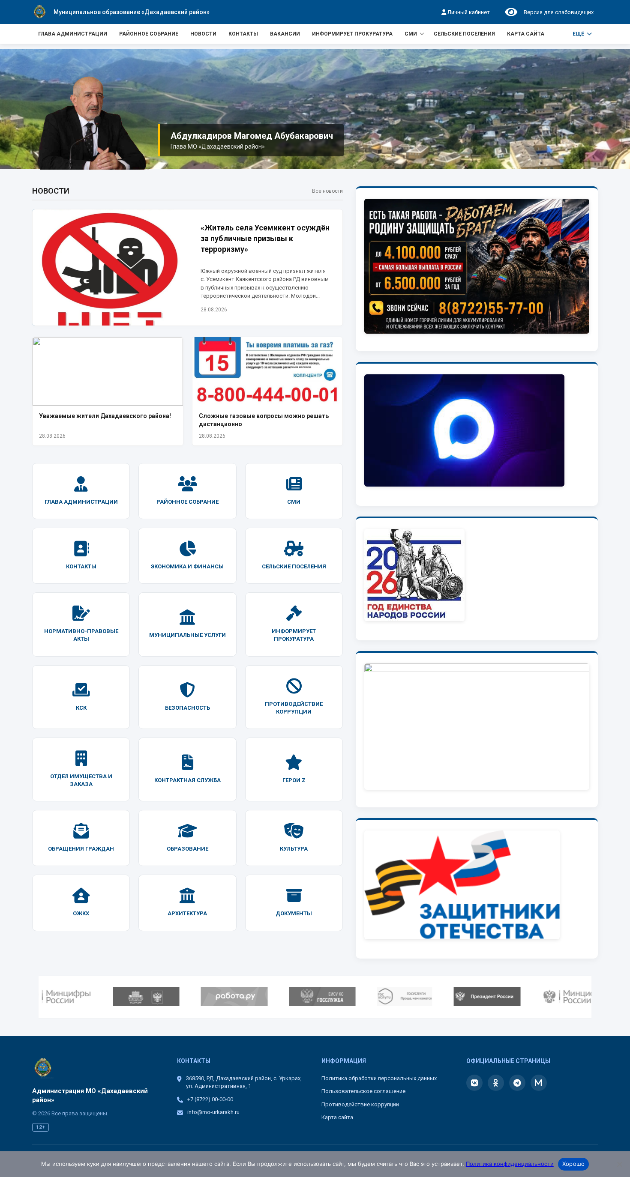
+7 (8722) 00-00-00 (210, 1099)
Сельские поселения (464, 34)
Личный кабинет (468, 12)
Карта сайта (525, 34)
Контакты (243, 34)
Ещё (578, 34)
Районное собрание (148, 34)
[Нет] (619, 1164)
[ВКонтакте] (474, 1083)
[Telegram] (517, 1083)
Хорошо (573, 1163)
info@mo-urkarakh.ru (213, 1112)
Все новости (327, 191)
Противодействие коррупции (360, 1104)
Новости (203, 34)
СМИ (411, 34)
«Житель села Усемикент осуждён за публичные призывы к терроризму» (265, 238)
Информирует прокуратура (352, 34)
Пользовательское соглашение (363, 1091)
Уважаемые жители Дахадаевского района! (105, 415)
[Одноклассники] (496, 1083)
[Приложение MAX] (539, 1083)
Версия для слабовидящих (557, 12)
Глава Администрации (72, 34)
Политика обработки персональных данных (379, 1078)
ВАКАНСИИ (285, 34)
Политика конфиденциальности (510, 1163)
